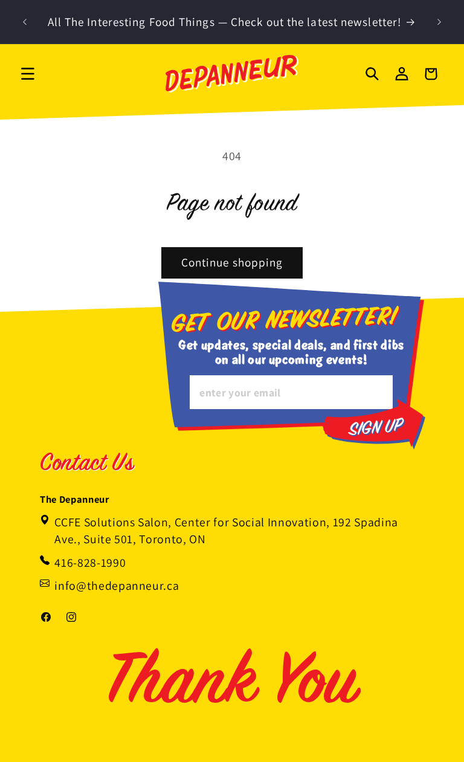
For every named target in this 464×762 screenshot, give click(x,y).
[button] (27, 73)
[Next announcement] (439, 21)
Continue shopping (232, 262)
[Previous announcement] (24, 21)
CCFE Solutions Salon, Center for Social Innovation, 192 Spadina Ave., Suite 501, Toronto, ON (226, 530)
